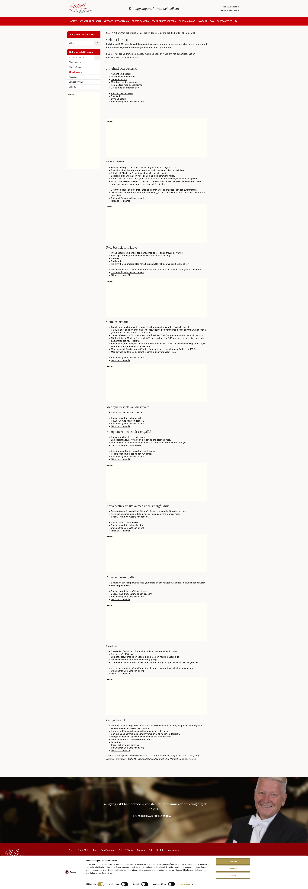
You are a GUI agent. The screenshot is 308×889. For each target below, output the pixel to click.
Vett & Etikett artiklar (116, 21)
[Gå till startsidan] (97, 8)
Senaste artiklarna (90, 21)
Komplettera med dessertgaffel (126, 85)
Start (73, 21)
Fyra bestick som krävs (123, 76)
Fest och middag (147, 33)
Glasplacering (75, 62)
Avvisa (233, 876)
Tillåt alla (233, 861)
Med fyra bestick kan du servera (127, 82)
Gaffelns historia (119, 79)
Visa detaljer (185, 884)
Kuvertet (73, 77)
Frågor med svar (229, 10)
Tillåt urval (233, 869)
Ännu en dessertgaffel (122, 93)
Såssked (115, 96)
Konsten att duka (76, 57)
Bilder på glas (75, 67)
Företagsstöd (224, 21)
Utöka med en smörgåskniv (125, 87)
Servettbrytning (76, 82)
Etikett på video (140, 21)
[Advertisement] (83, 131)
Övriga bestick (118, 99)
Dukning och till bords (169, 33)
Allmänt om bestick (121, 74)
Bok (212, 21)
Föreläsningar (230, 7)
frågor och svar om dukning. (125, 745)
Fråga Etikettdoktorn (164, 21)
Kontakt (202, 21)
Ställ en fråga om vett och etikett (171, 54)
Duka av (72, 87)
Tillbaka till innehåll (120, 201)
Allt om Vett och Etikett (125, 33)
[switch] (124, 884)
